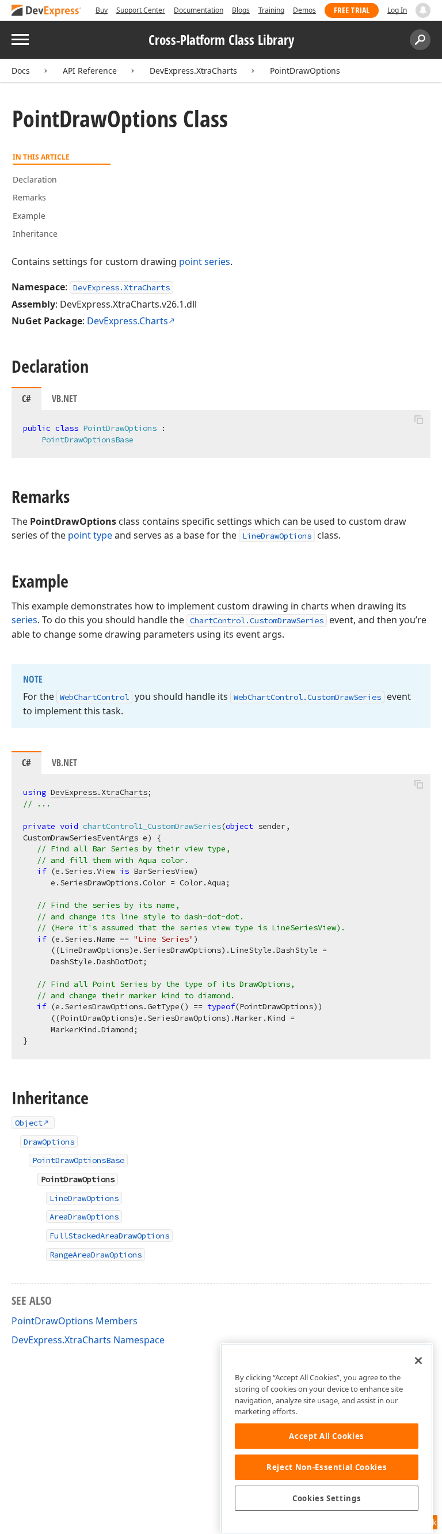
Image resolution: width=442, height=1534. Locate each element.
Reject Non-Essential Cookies (326, 1467)
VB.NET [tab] (64, 398)
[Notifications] (423, 10)
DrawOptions (49, 1142)
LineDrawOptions (276, 536)
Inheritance (35, 233)
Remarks (29, 197)
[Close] (418, 1360)
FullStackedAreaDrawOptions (109, 1235)
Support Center (140, 10)
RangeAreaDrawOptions (95, 1254)
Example (29, 215)
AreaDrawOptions (84, 1216)
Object (29, 1123)
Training (271, 10)
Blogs (241, 10)
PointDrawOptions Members (75, 1321)
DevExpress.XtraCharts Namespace (88, 1340)
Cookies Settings (326, 1498)
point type (90, 535)
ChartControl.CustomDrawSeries (256, 620)
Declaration (35, 179)
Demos (304, 10)
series (24, 619)
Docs (21, 70)
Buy (102, 10)
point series (204, 261)
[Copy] (418, 420)
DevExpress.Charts (127, 321)
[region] (326, 1438)
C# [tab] (26, 398)
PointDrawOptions (305, 70)
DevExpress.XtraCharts (193, 70)
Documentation (198, 10)
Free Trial (351, 10)
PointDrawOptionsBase (87, 439)
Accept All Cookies (326, 1436)
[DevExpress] (47, 11)
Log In (397, 10)
